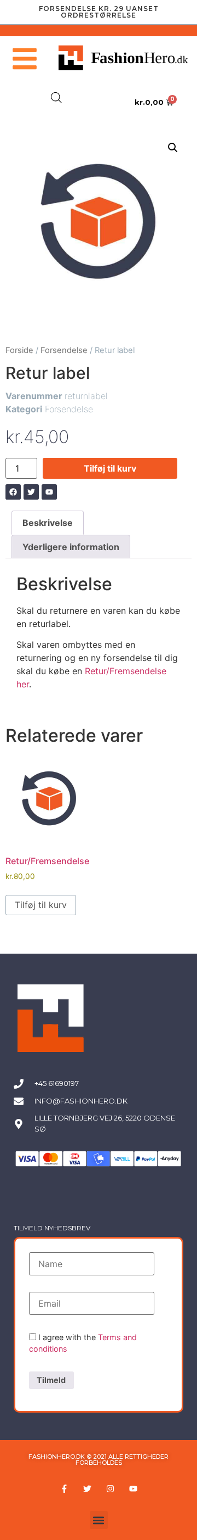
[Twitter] (87, 1488)
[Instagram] (110, 1488)
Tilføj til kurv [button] (41, 904)
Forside (19, 350)
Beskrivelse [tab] (47, 522)
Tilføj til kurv (110, 468)
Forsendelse (64, 350)
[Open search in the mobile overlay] (56, 97)
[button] (173, 148)
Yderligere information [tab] (70, 546)
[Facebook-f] (64, 1488)
